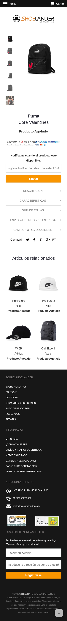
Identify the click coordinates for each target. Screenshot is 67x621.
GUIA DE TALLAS (33, 210)
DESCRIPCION (33, 190)
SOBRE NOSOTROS (16, 386)
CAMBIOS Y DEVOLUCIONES (21, 460)
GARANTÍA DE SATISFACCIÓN (21, 466)
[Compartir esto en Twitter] (27, 240)
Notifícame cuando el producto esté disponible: (33, 158)
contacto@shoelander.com (26, 506)
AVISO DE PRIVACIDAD (18, 408)
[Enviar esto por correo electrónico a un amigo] (54, 240)
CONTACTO (12, 397)
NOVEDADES (13, 414)
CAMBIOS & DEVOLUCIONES (32, 229)
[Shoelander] (33, 18)
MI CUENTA (12, 439)
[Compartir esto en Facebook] (34, 240)
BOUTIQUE (11, 392)
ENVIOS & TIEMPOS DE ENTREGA (33, 220)
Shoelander (24, 594)
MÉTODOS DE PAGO (16, 455)
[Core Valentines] (39, 56)
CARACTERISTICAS (33, 200)
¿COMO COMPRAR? (16, 444)
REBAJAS (11, 419)
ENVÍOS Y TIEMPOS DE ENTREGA (24, 450)
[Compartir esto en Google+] (47, 240)
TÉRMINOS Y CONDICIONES (21, 403)
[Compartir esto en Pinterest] (40, 240)
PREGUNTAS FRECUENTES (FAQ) (24, 471)
